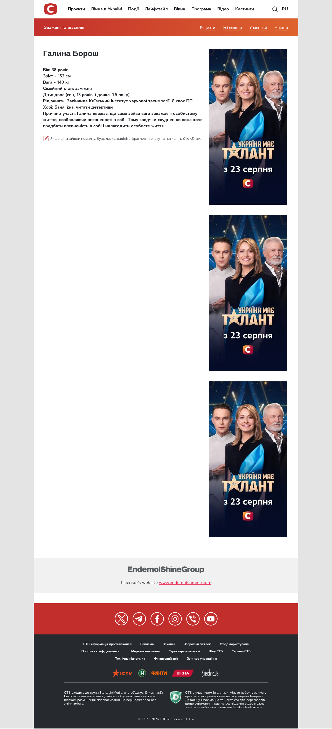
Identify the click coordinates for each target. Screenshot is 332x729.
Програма (201, 8)
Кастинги (244, 8)
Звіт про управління (202, 658)
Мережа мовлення (145, 651)
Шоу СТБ (216, 651)
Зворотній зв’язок (197, 644)
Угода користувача (234, 644)
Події (133, 8)
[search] (275, 9)
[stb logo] (51, 9)
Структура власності (184, 651)
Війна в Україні (106, 8)
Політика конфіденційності (101, 651)
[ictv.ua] (122, 673)
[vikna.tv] (183, 673)
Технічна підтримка (130, 658)
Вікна (179, 8)
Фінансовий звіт (166, 658)
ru (285, 8)
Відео (223, 8)
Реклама (147, 644)
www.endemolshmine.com (185, 582)
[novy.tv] (142, 673)
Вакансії (169, 644)
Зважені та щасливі (64, 27)
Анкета (281, 27)
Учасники (258, 27)
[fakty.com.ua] (159, 673)
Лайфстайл (156, 8)
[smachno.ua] (210, 673)
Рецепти (207, 27)
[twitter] (121, 619)
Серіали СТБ (241, 651)
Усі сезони (232, 27)
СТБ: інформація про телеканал (107, 644)
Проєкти (76, 8)
